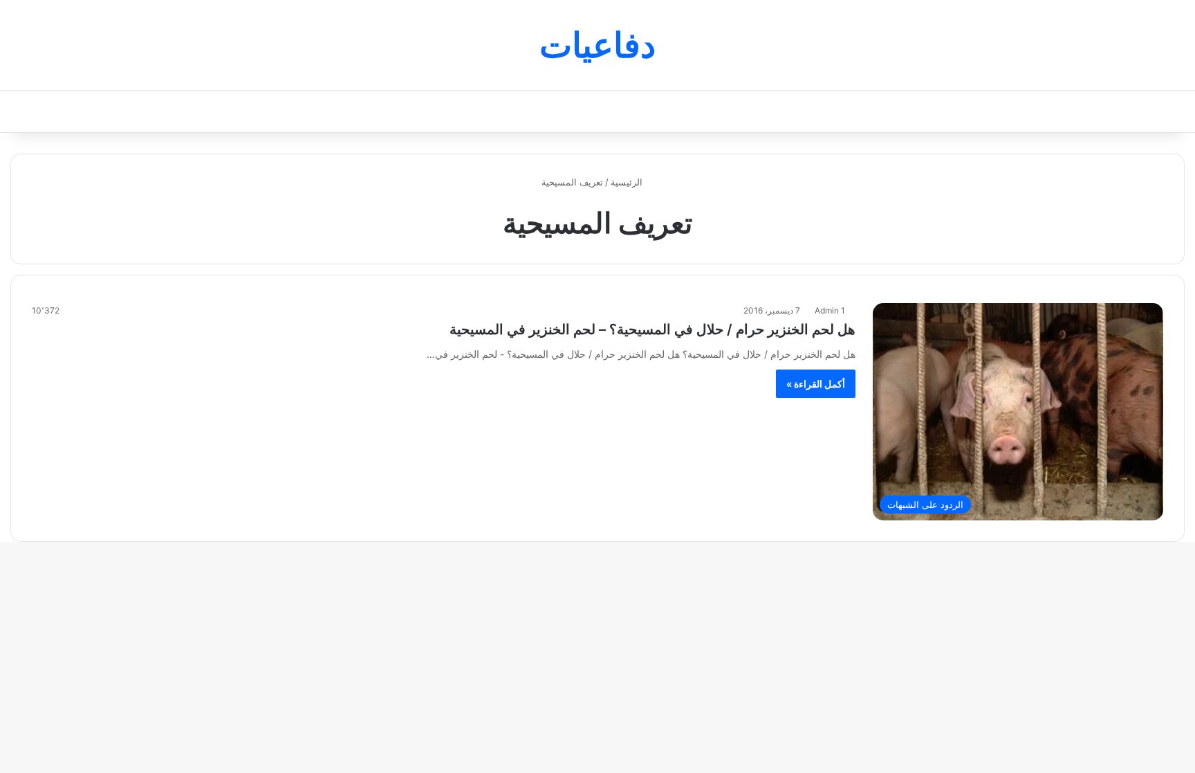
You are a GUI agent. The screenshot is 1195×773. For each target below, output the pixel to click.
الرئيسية (628, 182)
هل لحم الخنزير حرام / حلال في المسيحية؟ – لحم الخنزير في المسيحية (652, 329)
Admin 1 (830, 310)
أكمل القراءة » (815, 384)
